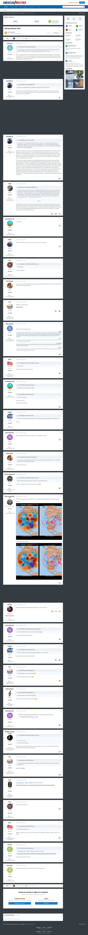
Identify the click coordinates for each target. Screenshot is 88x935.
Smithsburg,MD (12, 860)
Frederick (12, 58)
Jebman (80, 25)
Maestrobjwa (9, 689)
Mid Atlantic (18, 33)
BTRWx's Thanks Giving (9, 732)
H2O (9, 260)
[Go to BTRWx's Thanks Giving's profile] (10, 738)
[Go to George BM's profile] (5, 32)
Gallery (10, 10)
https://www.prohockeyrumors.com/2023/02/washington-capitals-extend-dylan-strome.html (35, 785)
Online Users (20, 10)
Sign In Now (46, 903)
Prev (8, 38)
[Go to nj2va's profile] (10, 364)
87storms (9, 43)
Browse (6, 6)
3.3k (10, 747)
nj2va (9, 359)
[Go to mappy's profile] (10, 416)
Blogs (16, 6)
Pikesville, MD (11, 234)
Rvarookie (9, 865)
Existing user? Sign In (73, 2)
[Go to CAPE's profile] (10, 188)
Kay (10, 302)
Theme (44, 927)
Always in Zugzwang (33, 628)
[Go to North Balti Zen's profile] (10, 437)
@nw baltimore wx (20, 782)
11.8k (10, 447)
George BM (11, 32)
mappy (31, 84)
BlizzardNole (9, 324)
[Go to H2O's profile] (10, 265)
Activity (11, 6)
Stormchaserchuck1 (9, 497)
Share (49, 32)
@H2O (26, 782)
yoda (9, 780)
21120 (12, 427)
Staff (15, 10)
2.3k (10, 316)
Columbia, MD (11, 620)
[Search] (83, 7)
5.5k (10, 511)
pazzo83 (31, 46)
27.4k (10, 95)
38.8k (10, 274)
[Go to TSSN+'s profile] (10, 244)
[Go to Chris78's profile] (10, 849)
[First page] (5, 38)
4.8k (10, 253)
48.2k (10, 426)
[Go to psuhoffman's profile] (10, 85)
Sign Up (81, 2)
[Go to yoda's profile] (10, 784)
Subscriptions (32, 6)
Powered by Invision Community (44, 928)
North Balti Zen (9, 432)
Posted (21, 43)
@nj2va (31, 782)
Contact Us (49, 927)
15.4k (10, 373)
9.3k (10, 57)
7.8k (10, 488)
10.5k (10, 295)
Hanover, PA (11, 255)
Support (25, 6)
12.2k (10, 233)
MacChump (9, 281)
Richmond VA (11, 880)
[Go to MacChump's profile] (10, 286)
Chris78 (9, 844)
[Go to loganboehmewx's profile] (49, 21)
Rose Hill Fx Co (12, 275)
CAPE (30, 140)
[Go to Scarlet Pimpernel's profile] (10, 479)
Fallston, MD (11, 448)
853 (10, 879)
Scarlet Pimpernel (10, 474)
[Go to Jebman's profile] (77, 26)
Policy (38, 6)
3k (10, 338)
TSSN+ (10, 239)
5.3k (10, 858)
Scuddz (9, 604)
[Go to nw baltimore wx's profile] (10, 223)
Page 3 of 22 (34, 38)
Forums (5, 10)
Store (21, 6)
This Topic (78, 6)
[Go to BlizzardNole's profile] (10, 328)
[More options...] (60, 43)
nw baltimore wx (9, 219)
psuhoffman (9, 81)
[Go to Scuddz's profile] (10, 609)
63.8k (10, 794)
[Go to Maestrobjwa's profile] (10, 693)
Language (38, 927)
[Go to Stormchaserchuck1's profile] (10, 502)
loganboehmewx (55, 21)
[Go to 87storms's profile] (10, 48)
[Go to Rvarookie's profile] (10, 870)
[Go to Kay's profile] (10, 306)
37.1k (10, 197)
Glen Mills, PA (11, 296)
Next (26, 38)
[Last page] (29, 38)
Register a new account (19, 903)
